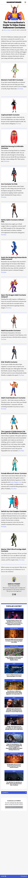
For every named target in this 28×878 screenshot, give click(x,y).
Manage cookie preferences (14, 807)
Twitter (15, 594)
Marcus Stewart (7, 30)
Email (13, 594)
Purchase (20, 88)
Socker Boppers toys (15, 482)
